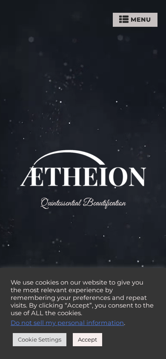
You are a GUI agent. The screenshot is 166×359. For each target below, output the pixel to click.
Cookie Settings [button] (39, 339)
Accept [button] (87, 339)
